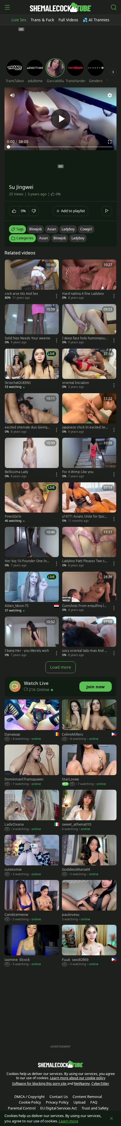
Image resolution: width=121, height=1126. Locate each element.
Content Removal (87, 1096)
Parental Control (21, 1108)
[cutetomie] (32, 856)
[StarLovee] (89, 766)
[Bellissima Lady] (32, 458)
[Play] (60, 119)
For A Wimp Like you (77, 472)
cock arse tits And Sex (21, 293)
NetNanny (82, 1083)
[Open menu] (7, 7)
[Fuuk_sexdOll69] (89, 946)
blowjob (35, 229)
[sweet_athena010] (89, 811)
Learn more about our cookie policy (77, 1078)
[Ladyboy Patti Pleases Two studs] (89, 547)
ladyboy (68, 229)
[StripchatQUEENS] (32, 369)
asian (51, 229)
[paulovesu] (89, 901)
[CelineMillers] (89, 720)
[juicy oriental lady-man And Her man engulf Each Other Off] (89, 637)
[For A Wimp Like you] (89, 458)
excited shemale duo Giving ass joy (27, 427)
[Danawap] (32, 720)
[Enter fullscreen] (109, 141)
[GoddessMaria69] (89, 856)
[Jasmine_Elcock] (32, 946)
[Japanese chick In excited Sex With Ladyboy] (89, 413)
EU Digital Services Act (58, 1108)
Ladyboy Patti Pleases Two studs (85, 561)
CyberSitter (100, 1083)
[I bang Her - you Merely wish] (32, 637)
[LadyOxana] (32, 811)
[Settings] (109, 95)
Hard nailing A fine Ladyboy (83, 293)
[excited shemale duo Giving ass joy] (32, 413)
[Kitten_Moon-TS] (32, 592)
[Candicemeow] (32, 901)
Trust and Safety (95, 1108)
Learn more (68, 1120)
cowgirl (86, 229)
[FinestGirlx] (32, 502)
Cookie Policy (30, 1102)
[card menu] (56, 296)
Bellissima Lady (16, 472)
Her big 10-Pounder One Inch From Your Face (27, 561)
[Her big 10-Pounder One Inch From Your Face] (32, 547)
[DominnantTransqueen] (32, 766)
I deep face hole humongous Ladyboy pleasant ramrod (84, 338)
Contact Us (59, 1096)
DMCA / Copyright (29, 1096)
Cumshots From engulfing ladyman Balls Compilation (84, 606)
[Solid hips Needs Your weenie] (32, 324)
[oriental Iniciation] (89, 369)
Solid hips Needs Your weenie (27, 338)
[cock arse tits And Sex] (32, 280)
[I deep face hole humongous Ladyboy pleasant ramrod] (89, 324)
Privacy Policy (57, 1102)
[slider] (60, 146)
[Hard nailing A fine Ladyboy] (89, 280)
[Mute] (12, 95)
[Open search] (114, 7)
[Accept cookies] (111, 1118)
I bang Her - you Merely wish (27, 650)
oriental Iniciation (75, 382)
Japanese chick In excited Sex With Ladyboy (84, 427)
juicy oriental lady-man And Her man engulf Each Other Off (84, 650)
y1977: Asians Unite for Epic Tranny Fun (84, 516)
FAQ (93, 1102)
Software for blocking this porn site (39, 1083)
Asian (43, 238)
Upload (79, 1102)
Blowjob (59, 238)
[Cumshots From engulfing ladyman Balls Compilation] (89, 592)
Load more (60, 667)
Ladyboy (77, 238)
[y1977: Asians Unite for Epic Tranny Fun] (89, 502)
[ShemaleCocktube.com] (60, 7)
